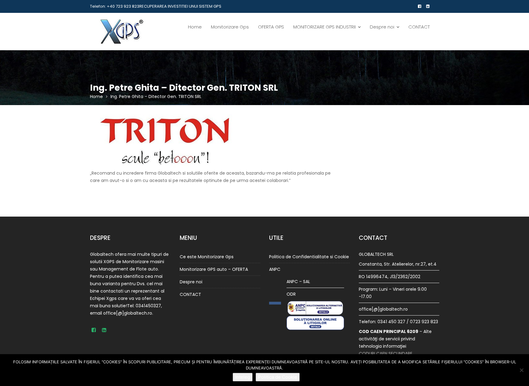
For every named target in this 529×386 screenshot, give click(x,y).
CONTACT (419, 27)
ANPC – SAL (298, 281)
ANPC (274, 269)
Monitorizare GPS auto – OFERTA (214, 269)
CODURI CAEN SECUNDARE (385, 353)
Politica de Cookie (277, 377)
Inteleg (242, 377)
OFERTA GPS (271, 27)
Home (195, 27)
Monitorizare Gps (230, 27)
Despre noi (382, 27)
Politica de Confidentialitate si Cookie (309, 257)
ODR (291, 294)
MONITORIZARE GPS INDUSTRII (324, 27)
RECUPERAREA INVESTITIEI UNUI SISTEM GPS (180, 6)
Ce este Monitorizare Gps (207, 257)
